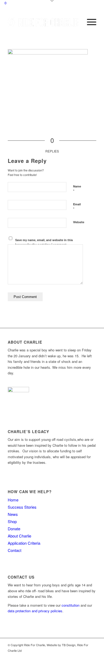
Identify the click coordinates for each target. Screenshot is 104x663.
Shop (12, 521)
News (13, 514)
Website (78, 222)
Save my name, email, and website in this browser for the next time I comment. (44, 242)
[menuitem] (76, 22)
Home (13, 500)
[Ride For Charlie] (43, 22)
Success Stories (22, 507)
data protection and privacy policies (35, 610)
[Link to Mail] (92, 656)
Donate (14, 528)
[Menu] (89, 22)
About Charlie (19, 536)
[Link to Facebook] (84, 656)
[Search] (76, 22)
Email (77, 206)
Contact (14, 550)
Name (77, 188)
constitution (70, 605)
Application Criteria (24, 543)
